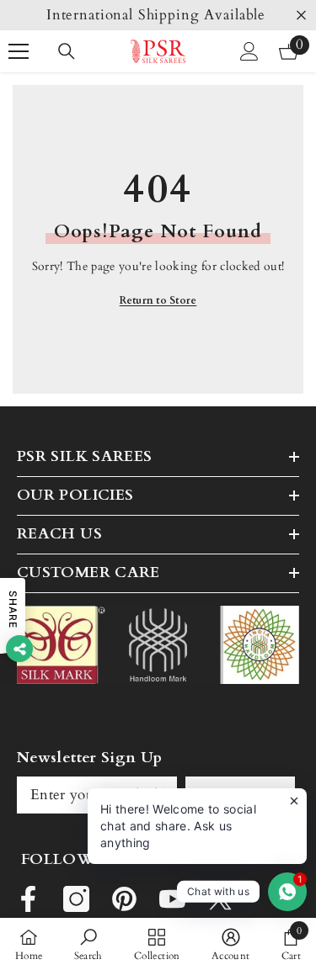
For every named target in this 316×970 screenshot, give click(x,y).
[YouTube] (172, 899)
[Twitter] (220, 899)
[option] (158, 15)
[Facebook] (28, 899)
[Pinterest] (124, 899)
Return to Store (158, 300)
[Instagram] (76, 899)
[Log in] (249, 51)
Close (301, 15)
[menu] (18, 51)
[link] (88, 944)
